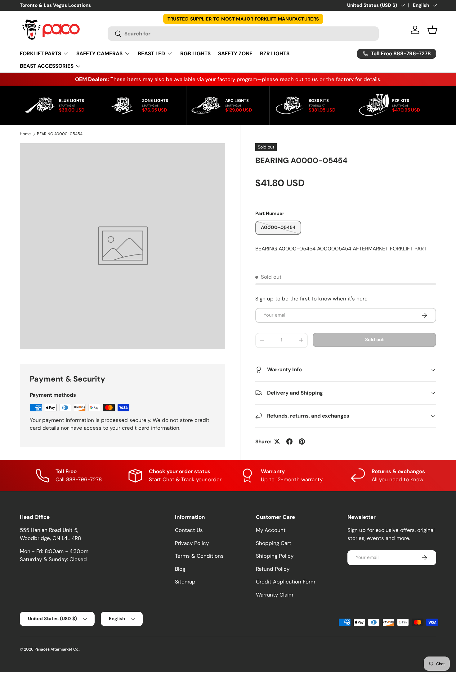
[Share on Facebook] (289, 441)
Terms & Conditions (199, 555)
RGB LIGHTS (195, 53)
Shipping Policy (274, 555)
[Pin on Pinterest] (302, 441)
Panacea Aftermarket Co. (56, 649)
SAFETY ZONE (235, 53)
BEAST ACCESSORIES (47, 65)
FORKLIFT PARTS (40, 53)
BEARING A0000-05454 (60, 134)
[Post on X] (277, 441)
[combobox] (243, 33)
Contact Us (189, 530)
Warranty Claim (274, 594)
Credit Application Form (285, 581)
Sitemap (185, 581)
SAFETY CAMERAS (99, 53)
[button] (432, 30)
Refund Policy (272, 568)
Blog (180, 568)
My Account (271, 530)
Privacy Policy (192, 543)
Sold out (374, 339)
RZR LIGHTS (274, 53)
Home (25, 134)
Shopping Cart (273, 543)
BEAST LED (151, 53)
